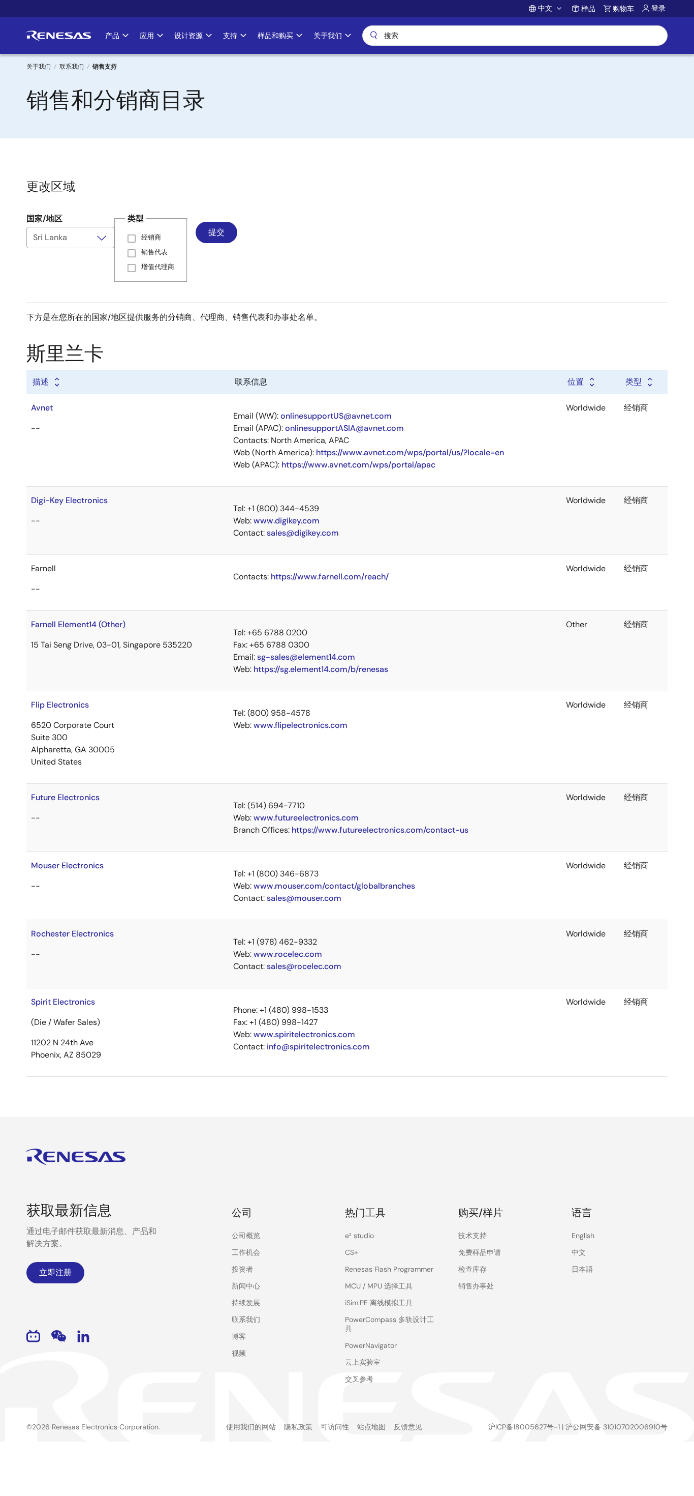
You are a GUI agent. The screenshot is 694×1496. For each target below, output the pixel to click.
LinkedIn (83, 1336)
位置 (575, 381)
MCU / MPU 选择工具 (379, 1285)
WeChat (58, 1336)
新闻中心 (246, 1285)
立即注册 (55, 1272)
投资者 (242, 1269)
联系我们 (71, 67)
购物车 (623, 9)
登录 (658, 8)
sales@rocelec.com (304, 966)
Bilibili (33, 1336)
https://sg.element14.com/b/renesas (321, 669)
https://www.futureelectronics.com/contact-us (380, 830)
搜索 (515, 35)
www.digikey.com (287, 520)
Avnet (42, 407)
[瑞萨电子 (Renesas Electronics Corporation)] (58, 35)
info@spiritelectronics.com (318, 1046)
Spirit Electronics (63, 1001)
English (583, 1235)
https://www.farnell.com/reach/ (330, 576)
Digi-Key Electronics (69, 500)
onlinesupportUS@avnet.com (336, 415)
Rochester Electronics (72, 933)
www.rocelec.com (288, 954)
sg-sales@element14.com (306, 657)
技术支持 (472, 1235)
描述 (41, 381)
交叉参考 (359, 1379)
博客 (239, 1336)
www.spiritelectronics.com (304, 1034)
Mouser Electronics (67, 865)
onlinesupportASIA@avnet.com (344, 428)
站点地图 (371, 1426)
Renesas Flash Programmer (389, 1269)
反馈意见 (408, 1426)
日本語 (582, 1269)
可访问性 (335, 1426)
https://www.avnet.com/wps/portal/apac (358, 464)
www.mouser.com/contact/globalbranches (334, 886)
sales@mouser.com (304, 898)
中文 (579, 1252)
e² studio (359, 1235)
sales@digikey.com (303, 532)
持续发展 (246, 1302)
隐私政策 (298, 1426)
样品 (588, 9)
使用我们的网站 (251, 1426)
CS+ (351, 1252)
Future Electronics (65, 797)
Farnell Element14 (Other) (78, 624)
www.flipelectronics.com (301, 725)
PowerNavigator (371, 1345)
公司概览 (246, 1235)
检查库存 (472, 1269)
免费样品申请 (479, 1252)
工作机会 (246, 1252)
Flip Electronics (60, 704)
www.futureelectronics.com (306, 817)
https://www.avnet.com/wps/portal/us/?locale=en (410, 452)
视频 (239, 1353)
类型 (633, 381)
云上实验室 (363, 1362)
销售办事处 (476, 1285)
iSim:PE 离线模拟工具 (379, 1302)
